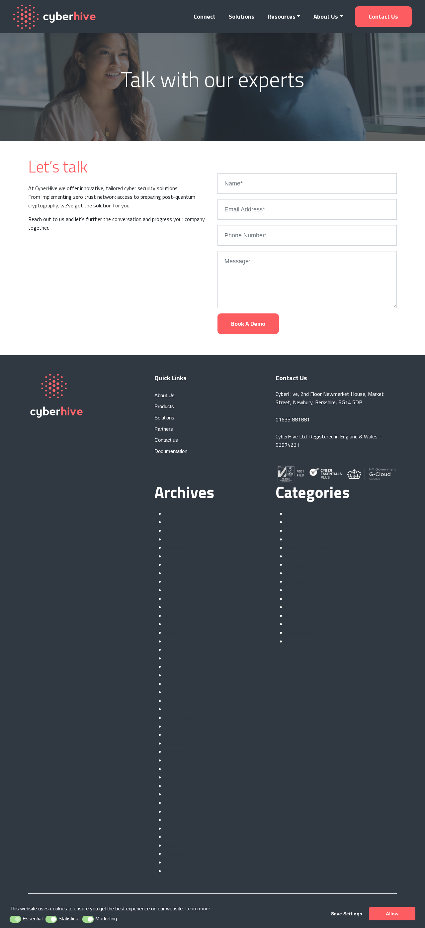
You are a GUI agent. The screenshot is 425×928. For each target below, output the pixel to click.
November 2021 (183, 854)
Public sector (300, 599)
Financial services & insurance (319, 539)
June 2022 (176, 794)
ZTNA (292, 641)
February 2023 (181, 727)
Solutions (241, 16)
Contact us (383, 16)
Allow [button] (392, 913)
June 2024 (176, 590)
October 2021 (181, 863)
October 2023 (181, 658)
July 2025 (175, 522)
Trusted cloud (301, 633)
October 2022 (181, 760)
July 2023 (175, 684)
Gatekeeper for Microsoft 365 (320, 548)
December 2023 (183, 641)
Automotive (299, 514)
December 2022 (183, 744)
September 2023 (184, 667)
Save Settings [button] (346, 913)
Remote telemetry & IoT (314, 616)
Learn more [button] (197, 908)
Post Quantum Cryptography (318, 590)
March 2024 (178, 616)
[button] (15, 919)
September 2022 (184, 769)
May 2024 (176, 599)
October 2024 (181, 556)
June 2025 (176, 531)
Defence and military (309, 531)
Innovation (298, 556)
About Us (325, 16)
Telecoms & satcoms (310, 624)
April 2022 (176, 812)
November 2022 (183, 752)
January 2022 (180, 837)
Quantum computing (309, 607)
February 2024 (181, 624)
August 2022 (180, 777)
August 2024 (180, 573)
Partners (296, 582)
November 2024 (183, 548)
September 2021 (184, 871)
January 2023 (180, 735)
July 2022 (175, 786)
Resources (282, 16)
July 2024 (175, 582)
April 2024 (176, 607)
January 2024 (180, 633)
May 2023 (176, 701)
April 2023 (176, 709)
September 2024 (184, 565)
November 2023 (183, 650)
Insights (295, 565)
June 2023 (176, 692)
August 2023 (180, 675)
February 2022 (181, 829)
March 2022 (178, 820)
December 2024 (183, 539)
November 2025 (183, 514)
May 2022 (176, 803)
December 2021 (183, 846)
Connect (204, 16)
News (292, 573)
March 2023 (178, 718)
